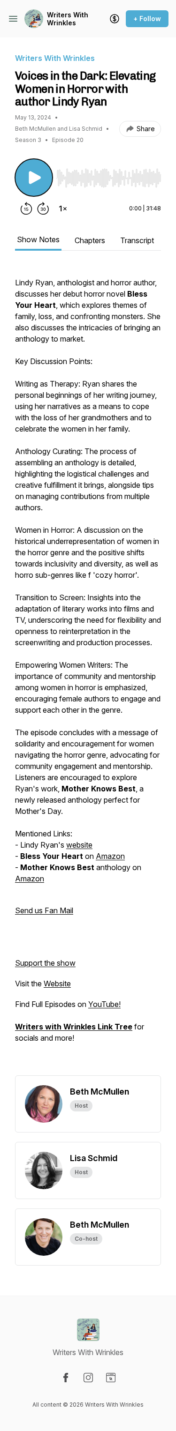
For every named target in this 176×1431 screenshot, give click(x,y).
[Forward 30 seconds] (43, 208)
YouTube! (104, 1004)
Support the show (45, 963)
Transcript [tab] (137, 240)
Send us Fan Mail (44, 910)
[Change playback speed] (63, 208)
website (79, 845)
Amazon (110, 856)
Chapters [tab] (90, 240)
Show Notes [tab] (38, 239)
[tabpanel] (88, 670)
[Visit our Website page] (110, 1377)
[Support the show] (114, 18)
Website (57, 983)
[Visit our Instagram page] (88, 1377)
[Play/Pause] (34, 177)
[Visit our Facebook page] (65, 1377)
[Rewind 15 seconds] (26, 208)
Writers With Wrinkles (67, 19)
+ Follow (147, 18)
